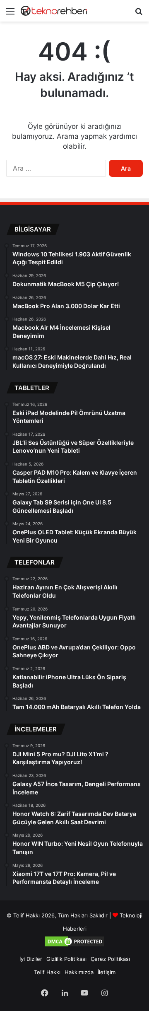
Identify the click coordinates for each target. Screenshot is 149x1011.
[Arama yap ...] (139, 14)
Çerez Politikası (110, 959)
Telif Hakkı (47, 972)
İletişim (106, 972)
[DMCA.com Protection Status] (74, 945)
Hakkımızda (79, 972)
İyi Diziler (30, 959)
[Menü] (10, 14)
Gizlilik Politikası (66, 959)
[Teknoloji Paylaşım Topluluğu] (54, 11)
